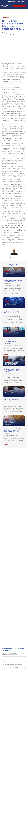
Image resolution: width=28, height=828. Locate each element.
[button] (10, 5)
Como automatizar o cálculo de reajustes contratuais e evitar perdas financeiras (12, 370)
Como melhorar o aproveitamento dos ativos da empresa (13, 340)
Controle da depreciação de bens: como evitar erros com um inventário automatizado (13, 430)
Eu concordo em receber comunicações (12, 664)
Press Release (6, 17)
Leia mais (6, 296)
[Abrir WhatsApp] (24, 824)
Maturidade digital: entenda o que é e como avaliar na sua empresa (13, 400)
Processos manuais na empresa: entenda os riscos (13, 280)
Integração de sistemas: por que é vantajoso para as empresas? (13, 311)
